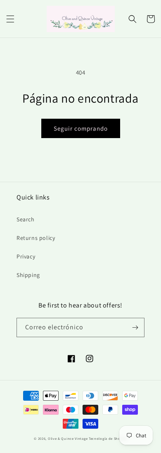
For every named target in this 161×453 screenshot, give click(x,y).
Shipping (28, 275)
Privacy (26, 256)
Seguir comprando (81, 128)
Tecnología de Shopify (108, 438)
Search (26, 219)
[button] (10, 19)
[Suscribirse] (135, 327)
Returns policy (36, 238)
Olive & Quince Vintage (68, 438)
